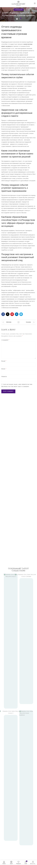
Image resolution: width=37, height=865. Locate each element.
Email (3, 369)
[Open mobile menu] (35, 3)
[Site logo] (18, 3)
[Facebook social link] (3, 314)
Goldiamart (19, 9)
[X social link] (7, 314)
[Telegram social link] (21, 314)
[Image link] (26, 778)
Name (3, 361)
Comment (5, 340)
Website (4, 377)
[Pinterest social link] (12, 314)
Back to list (18, 322)
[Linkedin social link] (16, 314)
